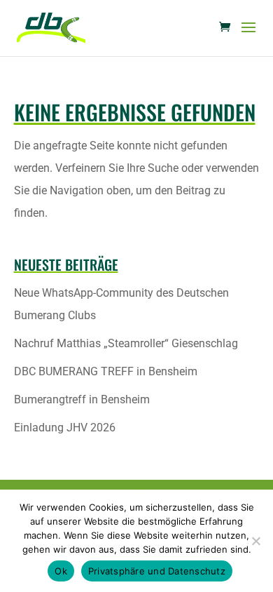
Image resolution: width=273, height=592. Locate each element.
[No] (255, 541)
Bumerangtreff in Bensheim (82, 399)
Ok (61, 571)
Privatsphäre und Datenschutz (156, 571)
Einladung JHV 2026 (64, 427)
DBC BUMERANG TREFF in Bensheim (105, 371)
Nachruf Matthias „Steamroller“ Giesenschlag (126, 343)
